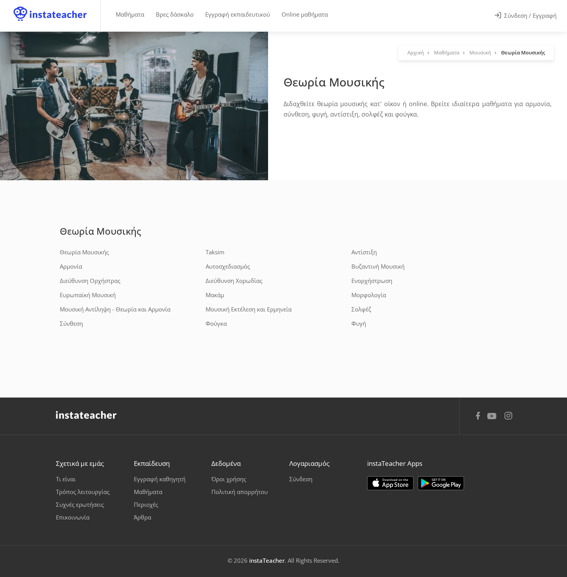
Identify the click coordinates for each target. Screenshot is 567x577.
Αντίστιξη (364, 252)
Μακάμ (215, 295)
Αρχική (415, 52)
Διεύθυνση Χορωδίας (234, 280)
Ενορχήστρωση (371, 280)
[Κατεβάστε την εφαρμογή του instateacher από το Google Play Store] (441, 483)
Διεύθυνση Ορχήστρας (90, 280)
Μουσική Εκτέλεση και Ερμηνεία (249, 309)
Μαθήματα (130, 14)
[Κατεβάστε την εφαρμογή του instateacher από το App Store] (390, 483)
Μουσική (480, 52)
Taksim (215, 252)
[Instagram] (508, 416)
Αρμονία (71, 266)
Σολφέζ (361, 309)
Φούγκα (216, 323)
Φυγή (358, 323)
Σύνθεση (71, 323)
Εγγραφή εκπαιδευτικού (237, 14)
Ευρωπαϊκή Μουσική (88, 295)
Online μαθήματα (305, 14)
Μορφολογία (368, 295)
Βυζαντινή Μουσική (378, 266)
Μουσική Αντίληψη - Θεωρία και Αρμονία (115, 309)
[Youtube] (493, 418)
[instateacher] (50, 6)
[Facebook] (477, 417)
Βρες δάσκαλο (175, 14)
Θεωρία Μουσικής (100, 231)
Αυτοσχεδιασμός (228, 266)
